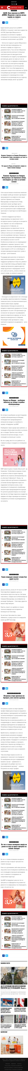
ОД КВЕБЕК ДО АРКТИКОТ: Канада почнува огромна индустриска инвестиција (20, 1010)
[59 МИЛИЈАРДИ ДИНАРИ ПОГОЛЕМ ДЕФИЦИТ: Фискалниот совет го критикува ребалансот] (7, 1002)
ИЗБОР (17, 173)
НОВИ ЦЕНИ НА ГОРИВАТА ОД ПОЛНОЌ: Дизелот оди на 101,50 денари (20, 1026)
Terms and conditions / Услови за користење (13, 1067)
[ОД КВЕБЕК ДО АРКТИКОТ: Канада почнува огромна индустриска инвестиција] (20, 1002)
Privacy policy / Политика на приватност (13, 1065)
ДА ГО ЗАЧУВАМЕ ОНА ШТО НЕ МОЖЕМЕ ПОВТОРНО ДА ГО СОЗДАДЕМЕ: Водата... (14, 987)
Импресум (8, 1063)
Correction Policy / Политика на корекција (13, 1069)
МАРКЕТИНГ (14, 1)
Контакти (19, 1063)
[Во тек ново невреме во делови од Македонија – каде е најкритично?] (7, 1019)
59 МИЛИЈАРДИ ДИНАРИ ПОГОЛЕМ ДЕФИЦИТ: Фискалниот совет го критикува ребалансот (6, 1010)
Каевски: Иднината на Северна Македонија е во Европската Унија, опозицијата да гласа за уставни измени (14, 157)
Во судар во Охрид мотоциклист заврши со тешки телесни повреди (14, 167)
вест (19, 693)
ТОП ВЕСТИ (16, 693)
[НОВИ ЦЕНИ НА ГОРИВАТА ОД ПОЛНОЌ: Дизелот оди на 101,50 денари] (20, 1019)
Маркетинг (13, 1063)
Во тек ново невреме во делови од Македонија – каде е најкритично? (6, 1026)
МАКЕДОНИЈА (14, 10)
